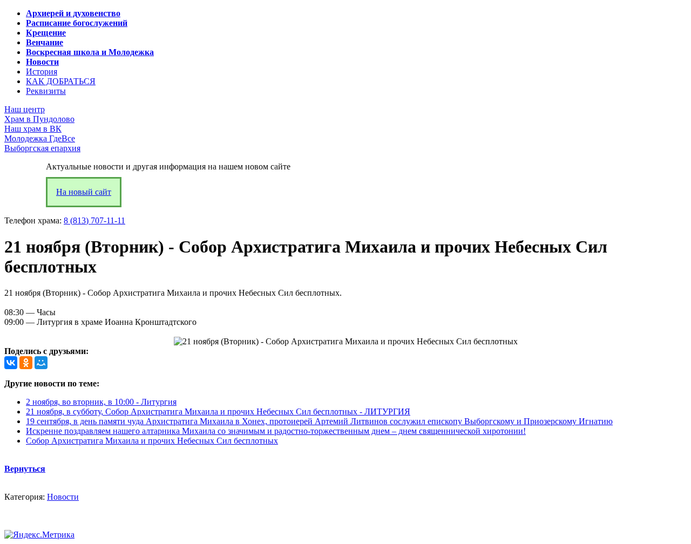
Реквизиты (46, 91)
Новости (63, 496)
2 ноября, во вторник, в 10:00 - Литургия (101, 401)
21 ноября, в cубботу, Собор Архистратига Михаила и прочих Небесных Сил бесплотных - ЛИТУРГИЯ (218, 411)
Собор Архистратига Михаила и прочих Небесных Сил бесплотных (152, 440)
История (41, 71)
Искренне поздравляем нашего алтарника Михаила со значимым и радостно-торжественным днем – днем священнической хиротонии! (276, 431)
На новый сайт (83, 191)
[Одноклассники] (25, 362)
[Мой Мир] (41, 362)
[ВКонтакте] (10, 362)
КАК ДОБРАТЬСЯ (61, 81)
